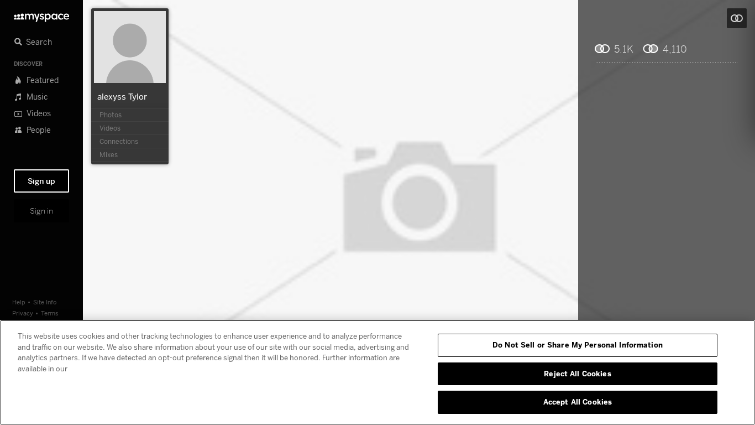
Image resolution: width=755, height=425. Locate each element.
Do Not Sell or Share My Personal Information (577, 345)
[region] (377, 372)
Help (18, 302)
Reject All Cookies (577, 374)
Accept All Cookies (577, 402)
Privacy (22, 313)
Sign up (41, 181)
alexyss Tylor (122, 96)
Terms (50, 313)
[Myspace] (41, 14)
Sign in (41, 211)
